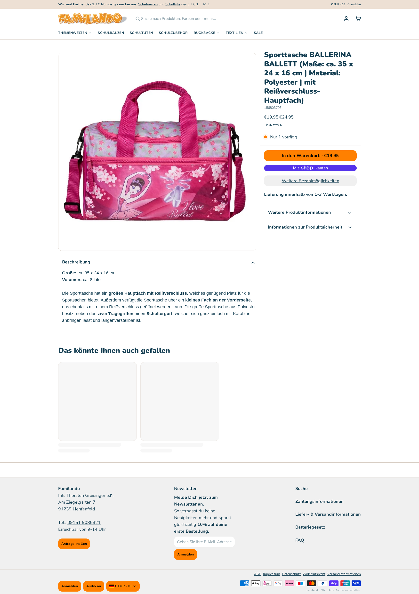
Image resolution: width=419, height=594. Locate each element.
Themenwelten (72, 33)
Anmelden (354, 4)
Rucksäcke (204, 33)
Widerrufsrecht (314, 574)
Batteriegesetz (310, 527)
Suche (301, 488)
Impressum (271, 574)
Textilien (234, 33)
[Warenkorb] (356, 19)
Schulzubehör (173, 33)
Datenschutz (291, 574)
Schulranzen (111, 33)
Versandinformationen (344, 574)
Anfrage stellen (74, 543)
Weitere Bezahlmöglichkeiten (310, 181)
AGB (257, 574)
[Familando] (93, 19)
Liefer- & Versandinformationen (328, 514)
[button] (310, 155)
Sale (258, 33)
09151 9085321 (84, 522)
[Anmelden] (344, 19)
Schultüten (141, 33)
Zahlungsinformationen (319, 501)
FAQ (299, 540)
